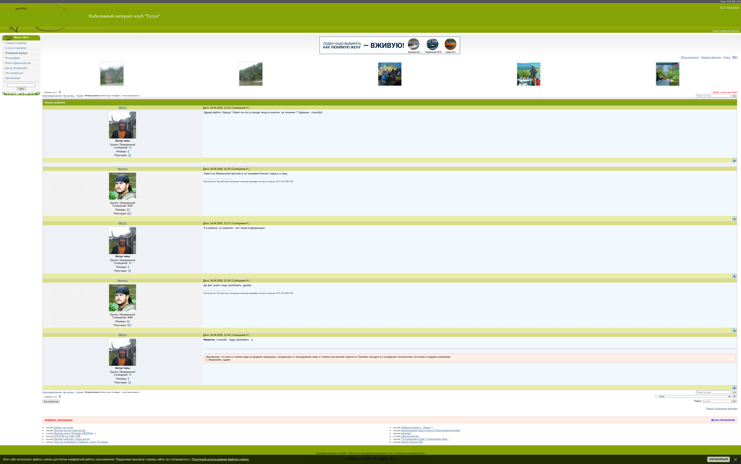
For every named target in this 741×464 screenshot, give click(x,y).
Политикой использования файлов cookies (220, 459)
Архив (80, 96)
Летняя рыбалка (92, 96)
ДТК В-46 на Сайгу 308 (67, 436)
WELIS (122, 107)
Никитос (123, 168)
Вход (722, 7)
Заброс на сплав (63, 427)
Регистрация (733, 7)
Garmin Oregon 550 (412, 441)
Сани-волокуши (410, 436)
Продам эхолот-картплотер (69, 430)
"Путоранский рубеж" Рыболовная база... (425, 439)
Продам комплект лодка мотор (71, 439)
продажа (406, 433)
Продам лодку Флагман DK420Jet (73, 433)
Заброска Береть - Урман (415, 427)
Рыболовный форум (51, 96)
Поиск (726, 57)
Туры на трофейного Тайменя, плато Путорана (81, 441)
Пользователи (690, 57)
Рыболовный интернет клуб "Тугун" (124, 16)
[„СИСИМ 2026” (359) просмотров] (251, 85)
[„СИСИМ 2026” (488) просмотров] (112, 85)
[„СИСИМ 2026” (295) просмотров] (528, 85)
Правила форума (711, 57)
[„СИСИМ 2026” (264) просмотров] (389, 85)
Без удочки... (69, 96)
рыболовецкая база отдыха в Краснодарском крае (430, 430)
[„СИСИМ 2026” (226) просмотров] (667, 85)
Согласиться (718, 459)
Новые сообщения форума (725, 31)
